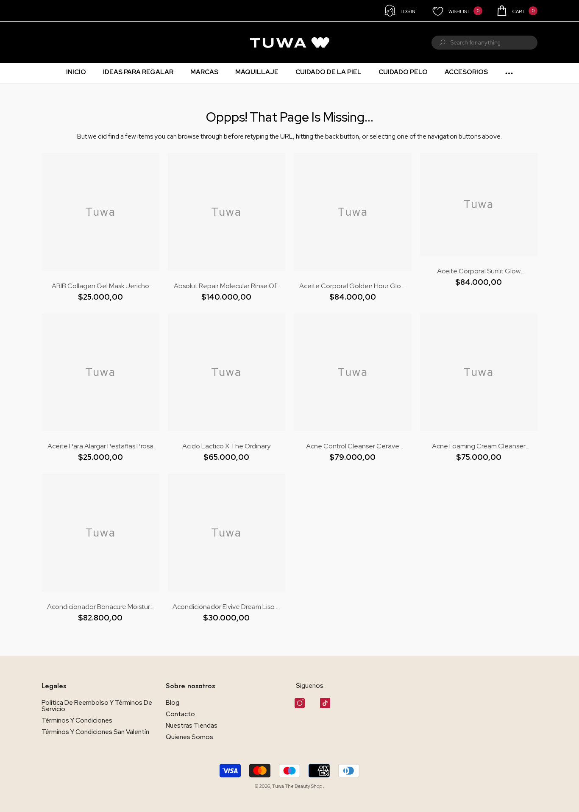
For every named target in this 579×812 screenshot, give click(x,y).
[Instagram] (299, 703)
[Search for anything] (484, 43)
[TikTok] (325, 703)
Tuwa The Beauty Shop (297, 786)
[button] (516, 10)
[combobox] (494, 43)
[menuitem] (53, 42)
